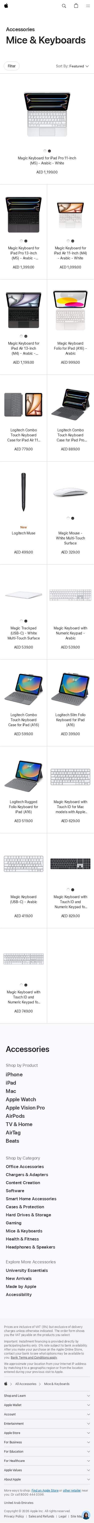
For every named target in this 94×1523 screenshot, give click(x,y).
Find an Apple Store (45, 1490)
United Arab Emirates (18, 1503)
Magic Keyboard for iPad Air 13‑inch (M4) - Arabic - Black (23, 348)
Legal (62, 1516)
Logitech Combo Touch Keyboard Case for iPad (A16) (23, 720)
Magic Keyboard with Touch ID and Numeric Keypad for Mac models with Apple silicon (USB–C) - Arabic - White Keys (23, 997)
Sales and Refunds (41, 1516)
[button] (64, 6)
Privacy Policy (14, 1516)
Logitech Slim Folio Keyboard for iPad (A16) (70, 720)
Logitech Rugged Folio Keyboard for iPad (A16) (23, 807)
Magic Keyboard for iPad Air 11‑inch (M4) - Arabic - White (70, 253)
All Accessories (25, 1384)
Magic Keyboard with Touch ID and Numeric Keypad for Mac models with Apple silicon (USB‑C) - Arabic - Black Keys (70, 902)
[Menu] (88, 6)
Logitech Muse (23, 533)
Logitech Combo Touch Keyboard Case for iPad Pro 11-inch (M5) (70, 435)
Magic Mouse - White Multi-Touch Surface (70, 538)
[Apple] (6, 1383)
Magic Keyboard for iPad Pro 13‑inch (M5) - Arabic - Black (23, 253)
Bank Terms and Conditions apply (34, 1357)
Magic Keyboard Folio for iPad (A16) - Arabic (70, 348)
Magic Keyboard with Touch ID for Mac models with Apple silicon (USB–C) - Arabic (70, 807)
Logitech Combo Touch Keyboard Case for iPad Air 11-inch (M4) (23, 435)
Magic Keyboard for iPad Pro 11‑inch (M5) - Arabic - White (47, 160)
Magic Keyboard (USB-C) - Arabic (23, 899)
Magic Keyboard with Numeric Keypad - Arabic (70, 633)
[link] (86, 1515)
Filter (12, 66)
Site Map (77, 1516)
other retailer (72, 1490)
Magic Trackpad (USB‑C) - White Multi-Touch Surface (24, 633)
